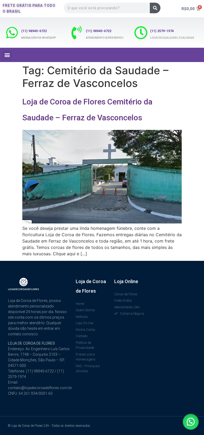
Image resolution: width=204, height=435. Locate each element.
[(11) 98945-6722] (12, 32)
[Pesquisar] (155, 8)
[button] (7, 55)
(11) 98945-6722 (34, 31)
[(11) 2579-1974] (140, 32)
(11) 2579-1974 (162, 31)
